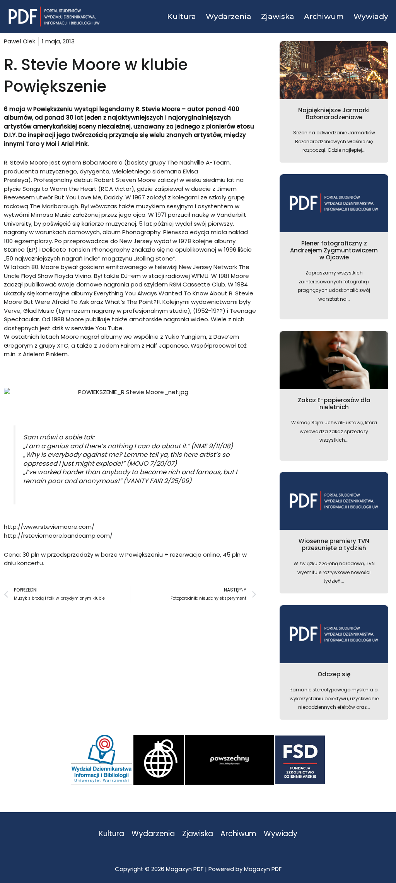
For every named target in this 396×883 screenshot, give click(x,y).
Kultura (111, 834)
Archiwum (238, 834)
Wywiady (280, 834)
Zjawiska (197, 834)
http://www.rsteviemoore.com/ (49, 527)
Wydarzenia (153, 834)
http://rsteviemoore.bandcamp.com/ (58, 536)
